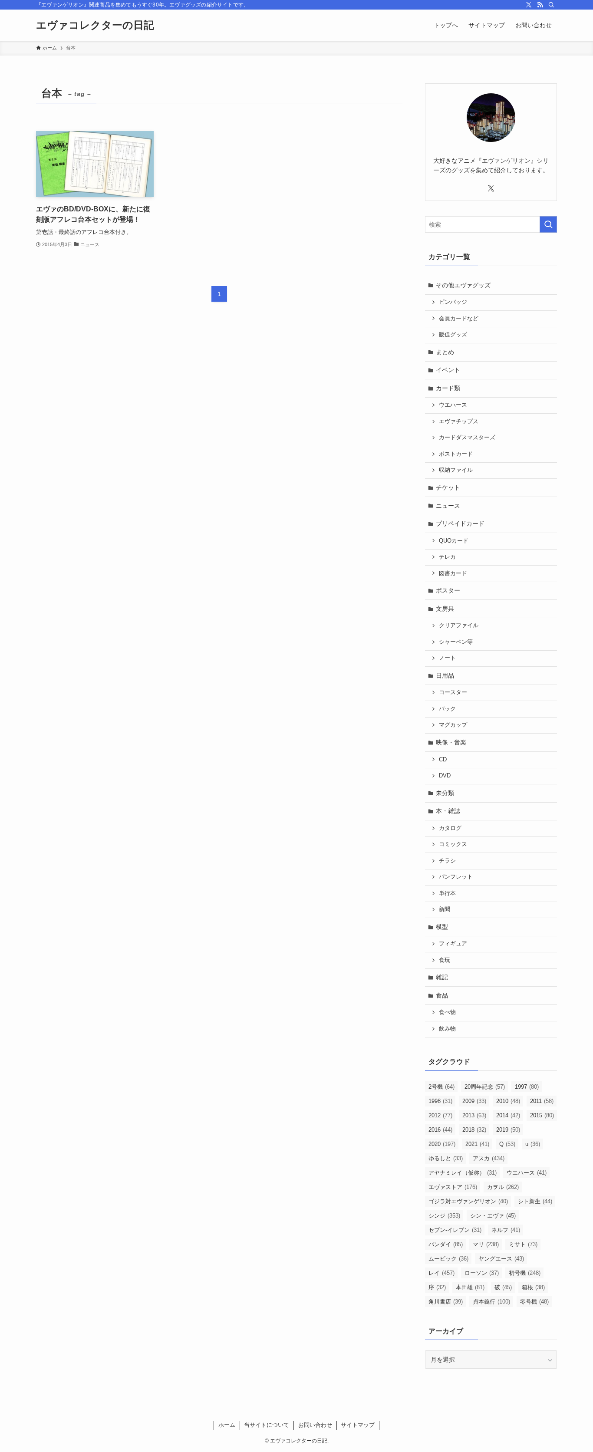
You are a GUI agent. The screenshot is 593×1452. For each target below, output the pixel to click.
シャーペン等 (456, 642)
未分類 (445, 793)
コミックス (453, 844)
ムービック (448, 1258)
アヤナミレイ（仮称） (462, 1172)
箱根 (533, 1287)
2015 (542, 1115)
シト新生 (535, 1201)
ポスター (448, 590)
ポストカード (456, 454)
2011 (541, 1101)
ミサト (523, 1244)
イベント (448, 369)
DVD (445, 776)
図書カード (453, 573)
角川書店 (445, 1301)
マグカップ (453, 725)
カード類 (448, 388)
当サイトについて (266, 1425)
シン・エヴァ (493, 1215)
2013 (474, 1115)
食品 (442, 995)
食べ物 (447, 1012)
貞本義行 (491, 1301)
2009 (474, 1101)
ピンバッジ (453, 302)
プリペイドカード (460, 523)
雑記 (442, 977)
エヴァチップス (458, 421)
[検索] (551, 5)
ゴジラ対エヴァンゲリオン (468, 1201)
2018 (474, 1129)
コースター (453, 692)
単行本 (447, 893)
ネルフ (505, 1230)
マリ (486, 1244)
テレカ (447, 557)
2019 (508, 1129)
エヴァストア (452, 1187)
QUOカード (453, 541)
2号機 (441, 1086)
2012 (440, 1115)
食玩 (444, 960)
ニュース (448, 505)
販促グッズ (453, 335)
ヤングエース (501, 1258)
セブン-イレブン (454, 1230)
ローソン (482, 1273)
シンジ (444, 1215)
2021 (477, 1144)
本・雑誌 (448, 810)
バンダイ (445, 1244)
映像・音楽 (451, 742)
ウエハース (453, 405)
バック (447, 709)
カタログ (450, 828)
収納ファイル (456, 470)
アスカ (488, 1158)
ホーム (226, 1425)
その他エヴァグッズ (463, 285)
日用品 (445, 675)
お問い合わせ (315, 1425)
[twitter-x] (528, 5)
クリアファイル (458, 625)
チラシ (447, 861)
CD (443, 760)
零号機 (534, 1301)
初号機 (524, 1273)
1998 (440, 1101)
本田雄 (470, 1287)
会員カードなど (458, 319)
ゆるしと (445, 1158)
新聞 (444, 909)
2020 (441, 1144)
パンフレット (456, 877)
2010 (508, 1101)
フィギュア (453, 944)
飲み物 (447, 1029)
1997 (527, 1086)
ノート (447, 658)
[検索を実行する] (548, 224)
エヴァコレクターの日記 (95, 25)
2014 (508, 1115)
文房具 (445, 608)
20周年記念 (485, 1086)
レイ (441, 1273)
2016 (440, 1129)
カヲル (503, 1187)
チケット (448, 487)
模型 (442, 926)
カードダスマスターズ (467, 438)
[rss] (540, 5)
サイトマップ (358, 1425)
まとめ (445, 352)
